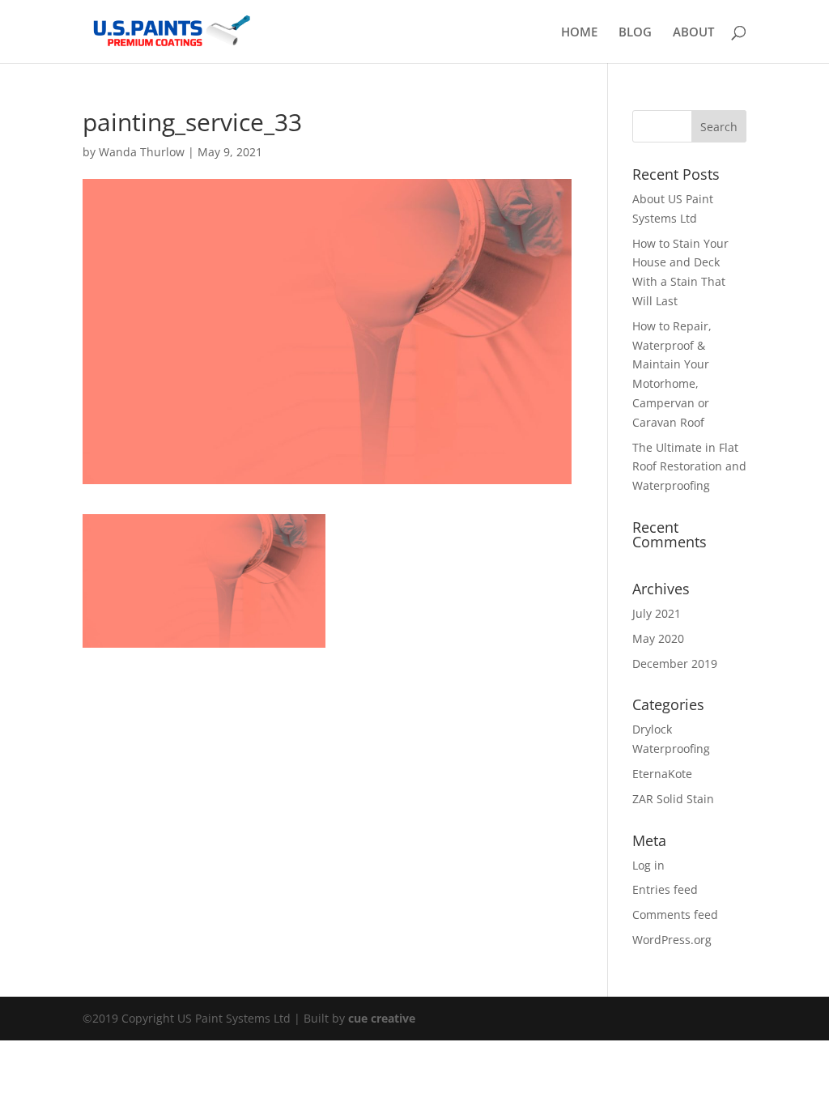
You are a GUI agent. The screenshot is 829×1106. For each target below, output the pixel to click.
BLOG (635, 33)
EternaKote (662, 773)
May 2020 (658, 638)
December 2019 (674, 663)
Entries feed (665, 889)
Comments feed (675, 914)
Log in (648, 865)
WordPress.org (672, 939)
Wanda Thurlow (142, 152)
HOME (579, 33)
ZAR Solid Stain (673, 798)
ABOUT (693, 33)
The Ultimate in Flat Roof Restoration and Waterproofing (689, 467)
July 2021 (656, 613)
